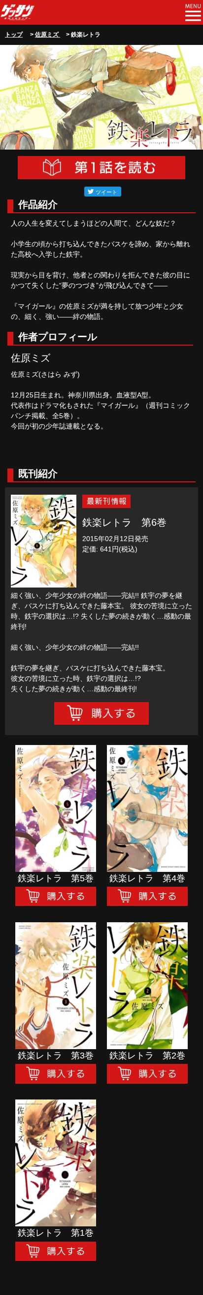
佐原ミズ (47, 34)
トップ (14, 34)
